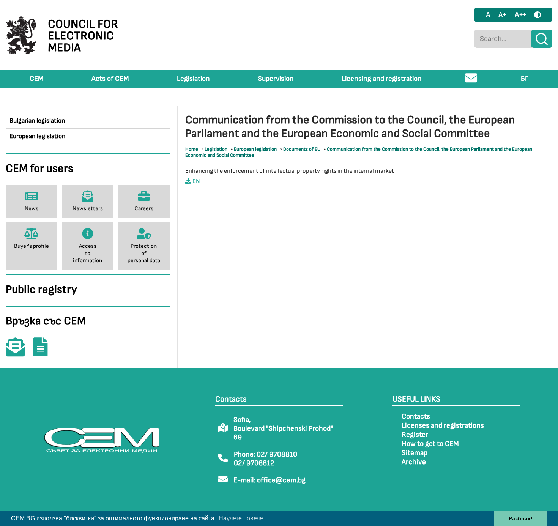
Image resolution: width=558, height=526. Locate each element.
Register (415, 434)
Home (191, 149)
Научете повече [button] (241, 518)
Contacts (416, 416)
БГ (524, 78)
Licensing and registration (382, 78)
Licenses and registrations (443, 425)
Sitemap (414, 453)
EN (195, 181)
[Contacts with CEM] (19, 352)
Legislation (193, 78)
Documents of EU (301, 149)
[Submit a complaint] (44, 352)
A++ (520, 14)
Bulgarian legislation (37, 120)
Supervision (276, 78)
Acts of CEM (110, 78)
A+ (502, 14)
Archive (414, 462)
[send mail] (471, 81)
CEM (37, 78)
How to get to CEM (430, 443)
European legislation (37, 136)
